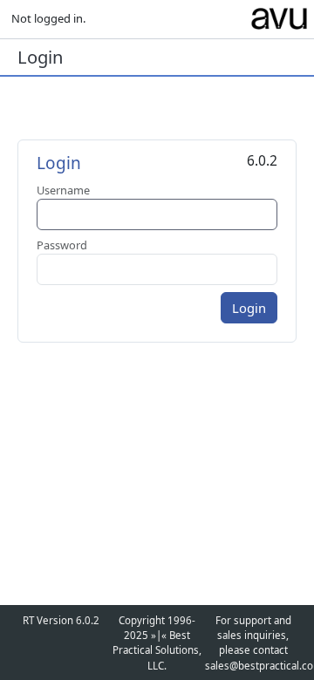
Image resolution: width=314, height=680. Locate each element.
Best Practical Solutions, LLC (157, 650)
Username (63, 190)
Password (62, 245)
